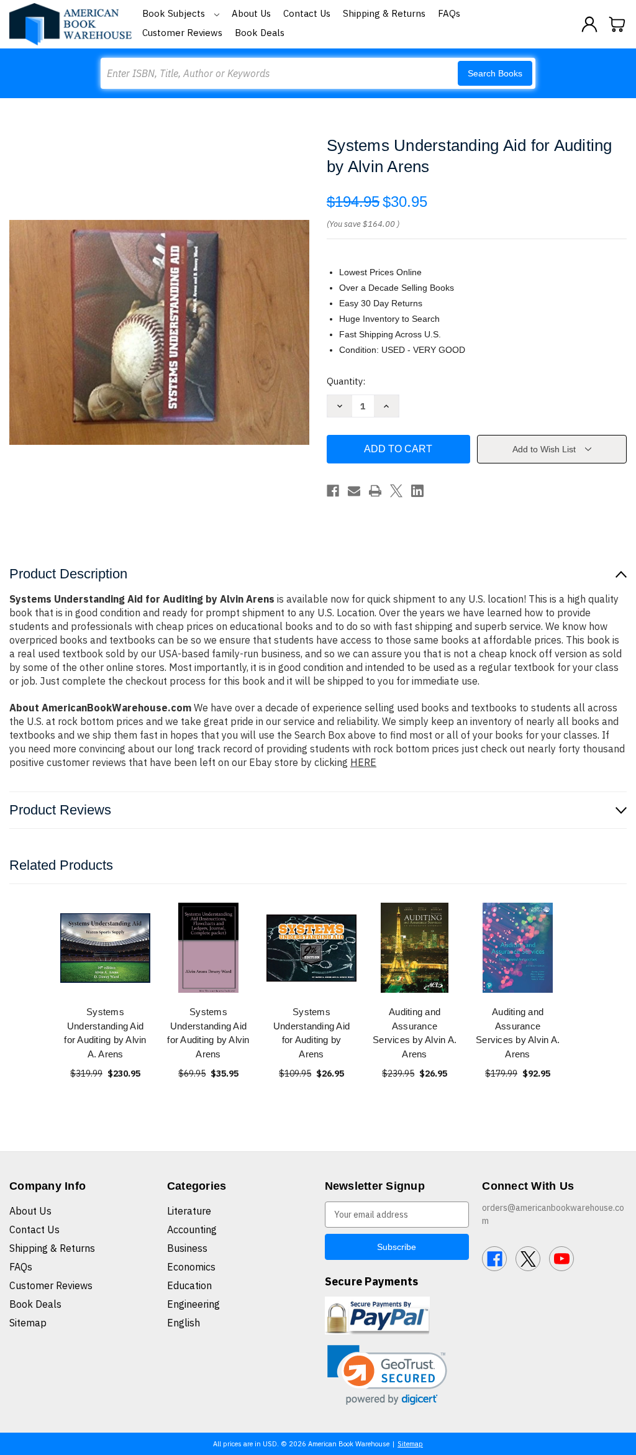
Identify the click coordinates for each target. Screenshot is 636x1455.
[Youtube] (561, 1258)
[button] (387, 1375)
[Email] (354, 490)
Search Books (495, 73)
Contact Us (306, 13)
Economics (191, 1267)
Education (189, 1285)
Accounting (192, 1229)
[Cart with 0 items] (617, 24)
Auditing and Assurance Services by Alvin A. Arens (415, 1032)
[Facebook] (333, 490)
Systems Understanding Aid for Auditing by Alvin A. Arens (105, 1032)
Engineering (193, 1304)
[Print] (375, 490)
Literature (189, 1211)
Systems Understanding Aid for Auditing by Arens (311, 1032)
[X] (396, 490)
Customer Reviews (182, 33)
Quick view (105, 947)
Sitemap (28, 1322)
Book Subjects (174, 13)
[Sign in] (589, 24)
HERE (363, 762)
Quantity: (346, 381)
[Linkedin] (417, 490)
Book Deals (259, 33)
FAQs (449, 13)
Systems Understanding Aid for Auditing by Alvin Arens (208, 1032)
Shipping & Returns (384, 13)
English (183, 1322)
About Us (251, 13)
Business (187, 1248)
